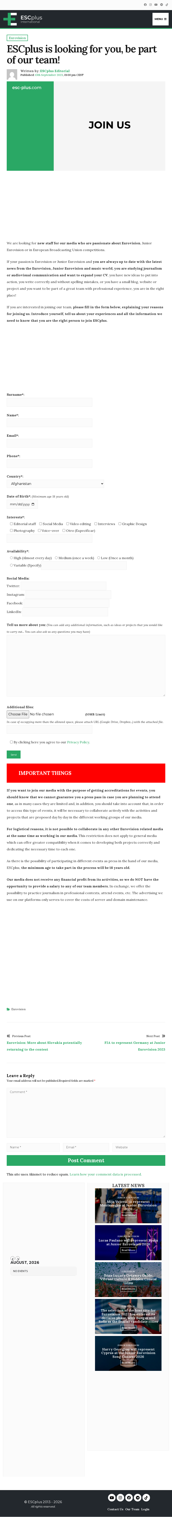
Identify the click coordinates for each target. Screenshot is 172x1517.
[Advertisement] (86, 206)
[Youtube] (112, 1497)
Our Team (132, 1509)
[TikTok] (166, 5)
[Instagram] (150, 5)
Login (145, 1509)
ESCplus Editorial (55, 71)
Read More (128, 1215)
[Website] (138, 1147)
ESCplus (35, 1502)
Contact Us (115, 1509)
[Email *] (86, 1147)
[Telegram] (161, 5)
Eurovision (18, 1009)
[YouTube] (156, 5)
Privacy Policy (78, 742)
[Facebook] (145, 5)
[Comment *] (86, 1136)
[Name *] (33, 1147)
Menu (159, 19)
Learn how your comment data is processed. (106, 1174)
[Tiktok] (146, 1497)
